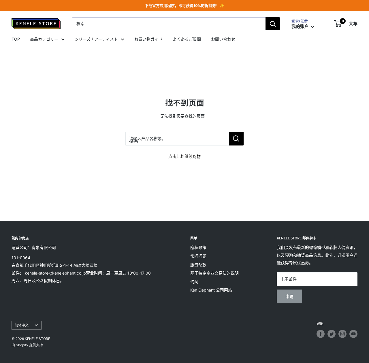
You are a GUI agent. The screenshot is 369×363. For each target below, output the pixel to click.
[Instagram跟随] (342, 334)
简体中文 (22, 325)
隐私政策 (198, 247)
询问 (194, 281)
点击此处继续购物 (184, 156)
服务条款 (198, 264)
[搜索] (273, 23)
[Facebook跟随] (321, 334)
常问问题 (198, 256)
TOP (16, 39)
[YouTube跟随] (353, 334)
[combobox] (169, 23)
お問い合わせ (223, 39)
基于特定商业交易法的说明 (214, 273)
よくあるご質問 (187, 39)
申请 (289, 296)
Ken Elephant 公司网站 (211, 290)
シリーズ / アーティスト (96, 39)
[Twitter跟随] (331, 334)
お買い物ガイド (148, 39)
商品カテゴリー (44, 39)
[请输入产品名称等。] (236, 138)
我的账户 (300, 26)
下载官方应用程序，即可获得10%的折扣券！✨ (184, 5)
